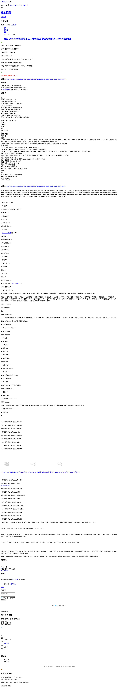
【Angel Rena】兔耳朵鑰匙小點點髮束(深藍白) (14, 472)
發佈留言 (3, 599)
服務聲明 (74, 666)
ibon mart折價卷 (6, 233)
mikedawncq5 (4, 570)
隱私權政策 (68, 666)
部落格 (6, 30)
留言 (17, 579)
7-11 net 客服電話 (14, 283)
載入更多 (3, 590)
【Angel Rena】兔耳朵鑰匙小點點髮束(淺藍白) (41, 472)
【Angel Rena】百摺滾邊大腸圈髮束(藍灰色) (67, 472)
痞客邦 (14, 579)
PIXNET (47, 666)
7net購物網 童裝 (5, 485)
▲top (2, 587)
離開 (9, 685)
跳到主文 (3, 17)
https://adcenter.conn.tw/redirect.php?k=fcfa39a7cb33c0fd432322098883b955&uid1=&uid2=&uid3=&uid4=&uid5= (36, 79)
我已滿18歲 (4, 685)
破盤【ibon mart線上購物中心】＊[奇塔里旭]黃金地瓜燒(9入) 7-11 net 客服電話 (37, 39)
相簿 (5, 28)
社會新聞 (6, 12)
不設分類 (13, 25)
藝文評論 (13, 584)
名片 (5, 32)
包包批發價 (6, 89)
